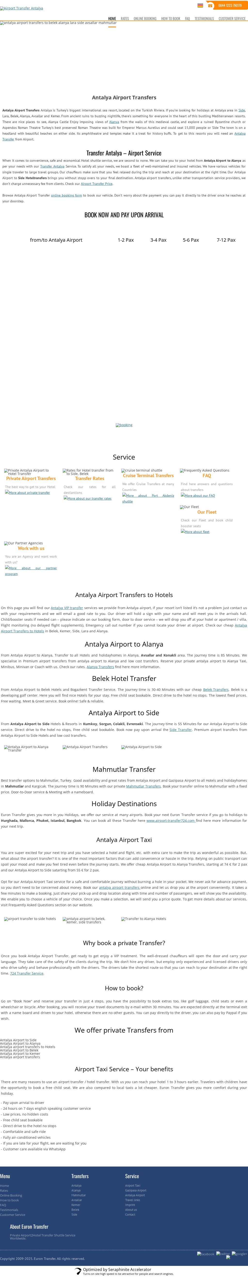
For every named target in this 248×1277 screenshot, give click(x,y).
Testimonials (9, 1210)
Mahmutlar (78, 1195)
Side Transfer (181, 729)
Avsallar (76, 1200)
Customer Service (12, 1214)
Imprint (130, 1205)
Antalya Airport (135, 1195)
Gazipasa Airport (135, 1190)
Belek (75, 1210)
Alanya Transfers (100, 666)
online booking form (66, 195)
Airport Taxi (132, 1185)
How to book (9, 1200)
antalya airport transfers (119, 887)
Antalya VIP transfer (67, 608)
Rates (4, 1190)
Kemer (75, 1205)
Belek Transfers (216, 689)
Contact (130, 1214)
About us (131, 1210)
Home (4, 1185)
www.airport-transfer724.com (171, 820)
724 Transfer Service (26, 973)
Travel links (132, 1200)
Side (242, 110)
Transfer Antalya (52, 166)
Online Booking (11, 1195)
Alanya (114, 122)
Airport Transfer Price (96, 184)
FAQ (3, 1205)
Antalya (76, 1185)
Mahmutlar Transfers (143, 786)
